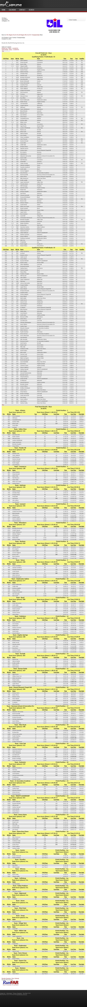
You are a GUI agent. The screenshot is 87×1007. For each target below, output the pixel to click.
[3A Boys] (54, 33)
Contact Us (2, 993)
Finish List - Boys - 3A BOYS (10, 48)
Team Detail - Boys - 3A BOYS (10, 49)
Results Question (6, 978)
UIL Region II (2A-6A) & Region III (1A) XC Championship (22, 35)
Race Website (15, 978)
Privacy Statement (17, 993)
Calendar (12, 9)
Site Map (25, 993)
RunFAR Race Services (21, 994)
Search (31, 9)
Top (3, 51)
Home (3, 9)
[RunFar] (10, 985)
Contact (22, 9)
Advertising (9, 993)
